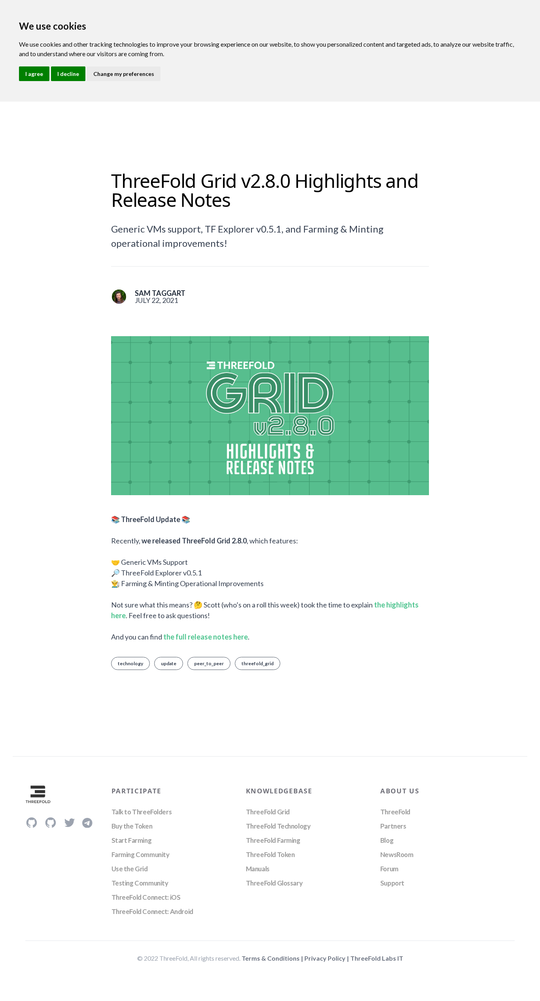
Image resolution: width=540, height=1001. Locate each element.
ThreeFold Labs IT (376, 958)
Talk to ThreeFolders (141, 812)
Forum (389, 869)
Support (392, 883)
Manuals (258, 869)
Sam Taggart (160, 293)
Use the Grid (129, 869)
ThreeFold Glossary (274, 883)
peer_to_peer (209, 663)
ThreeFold (395, 812)
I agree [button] (34, 73)
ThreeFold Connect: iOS (146, 897)
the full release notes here (205, 636)
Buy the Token (132, 826)
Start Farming (131, 840)
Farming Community (140, 854)
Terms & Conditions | (273, 958)
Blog (386, 840)
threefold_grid (258, 663)
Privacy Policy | (327, 958)
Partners (393, 826)
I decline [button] (68, 73)
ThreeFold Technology (278, 826)
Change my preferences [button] (123, 73)
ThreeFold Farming (273, 840)
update (168, 663)
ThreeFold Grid (268, 812)
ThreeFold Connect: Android (152, 911)
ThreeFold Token (270, 854)
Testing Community (139, 883)
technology (130, 663)
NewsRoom (396, 854)
